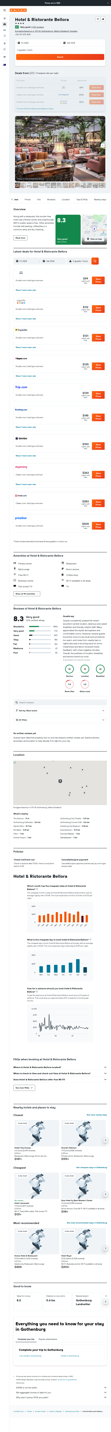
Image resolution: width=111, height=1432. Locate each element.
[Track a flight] (4, 49)
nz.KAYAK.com (18, 1411)
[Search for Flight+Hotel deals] (4, 35)
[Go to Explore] (4, 43)
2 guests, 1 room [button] (24, 50)
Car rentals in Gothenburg (30, 1356)
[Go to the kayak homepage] (18, 10)
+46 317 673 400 (23, 34)
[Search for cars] (4, 30)
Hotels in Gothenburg (70, 1356)
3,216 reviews (37, 27)
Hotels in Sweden (55, 1411)
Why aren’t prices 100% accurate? (32, 1397)
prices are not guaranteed (67, 1380)
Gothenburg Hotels (72, 1411)
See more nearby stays (97, 1115)
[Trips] (4, 57)
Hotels (29, 1411)
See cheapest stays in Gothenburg (91, 1167)
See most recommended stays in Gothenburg (87, 1223)
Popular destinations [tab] (48, 1339)
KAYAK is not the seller (26, 1387)
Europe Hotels (40, 1411)
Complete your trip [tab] (26, 1339)
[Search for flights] (4, 18)
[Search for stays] (4, 24)
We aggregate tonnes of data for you (33, 1392)
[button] (108, 3)
